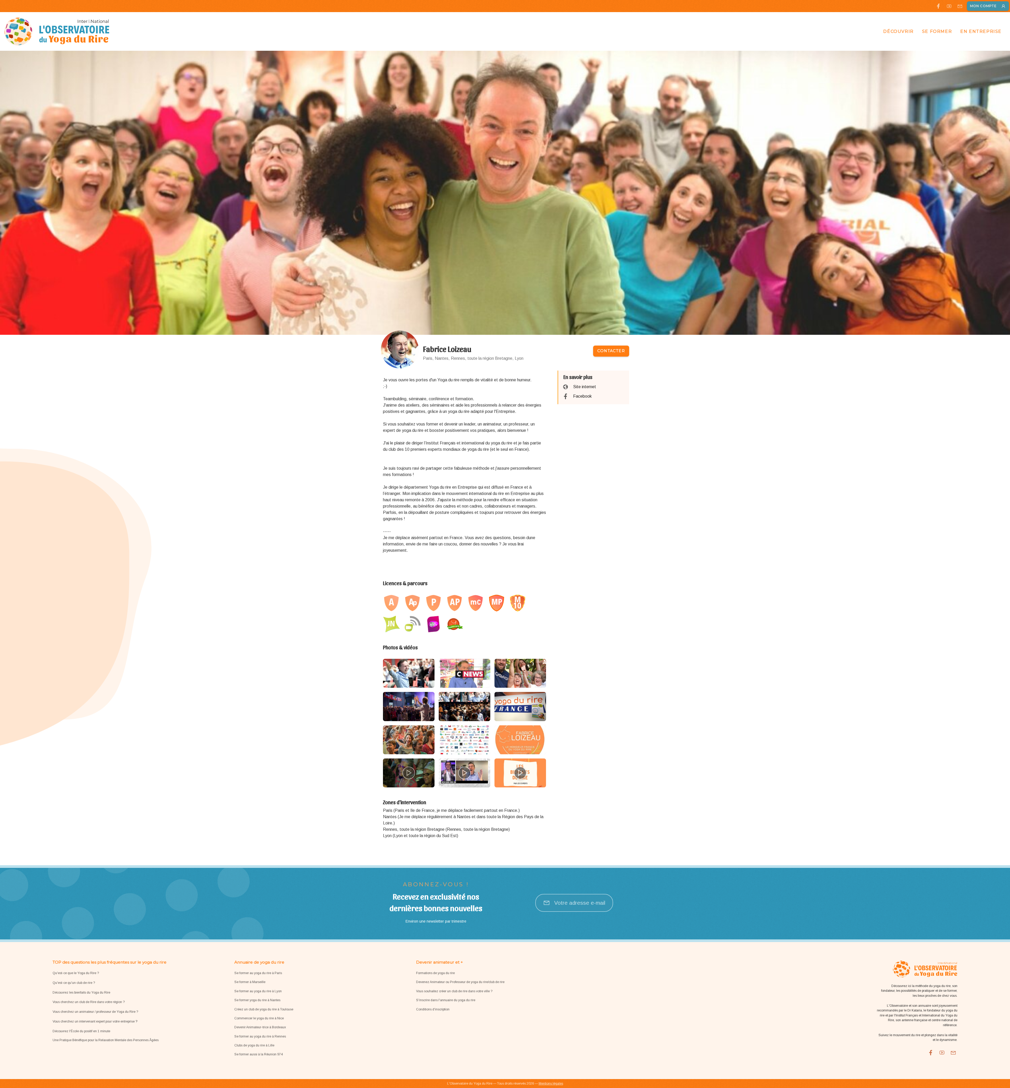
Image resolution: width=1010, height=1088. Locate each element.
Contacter (611, 350)
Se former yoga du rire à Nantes (257, 1000)
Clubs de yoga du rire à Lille (254, 1045)
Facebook (582, 396)
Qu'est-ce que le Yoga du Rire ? (76, 973)
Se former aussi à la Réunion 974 (258, 1054)
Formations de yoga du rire (435, 973)
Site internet (584, 386)
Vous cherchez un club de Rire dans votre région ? (89, 1002)
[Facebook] (938, 6)
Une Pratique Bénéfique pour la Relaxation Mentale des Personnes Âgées (106, 1040)
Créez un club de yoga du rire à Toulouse (263, 1009)
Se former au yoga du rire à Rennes (260, 1036)
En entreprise (981, 31)
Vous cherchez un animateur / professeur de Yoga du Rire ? (95, 1012)
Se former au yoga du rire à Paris (258, 973)
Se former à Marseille (249, 982)
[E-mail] (960, 6)
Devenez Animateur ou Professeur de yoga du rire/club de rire (460, 982)
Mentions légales (551, 1083)
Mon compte (983, 6)
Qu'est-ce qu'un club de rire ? (74, 983)
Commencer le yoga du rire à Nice (259, 1018)
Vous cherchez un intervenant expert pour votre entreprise (94, 1021)
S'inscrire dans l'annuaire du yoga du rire (445, 1000)
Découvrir (898, 31)
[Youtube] (949, 6)
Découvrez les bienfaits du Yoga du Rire (81, 992)
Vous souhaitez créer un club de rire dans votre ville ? (454, 991)
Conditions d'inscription (433, 1009)
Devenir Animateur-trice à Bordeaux (260, 1027)
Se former (937, 31)
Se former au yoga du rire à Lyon (258, 991)
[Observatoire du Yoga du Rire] (56, 31)
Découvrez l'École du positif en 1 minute (81, 1031)
